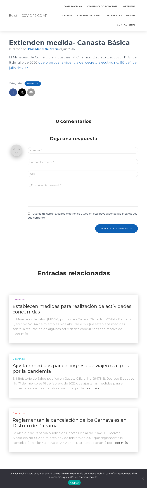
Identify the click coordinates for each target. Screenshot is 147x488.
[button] (71, 15)
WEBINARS (129, 6)
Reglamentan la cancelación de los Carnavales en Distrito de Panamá (70, 423)
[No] (142, 478)
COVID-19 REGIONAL (89, 15)
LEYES (66, 15)
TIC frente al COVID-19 (120, 15)
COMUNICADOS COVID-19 (102, 6)
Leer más (20, 334)
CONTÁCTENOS (126, 24)
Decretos (32, 83)
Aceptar (74, 482)
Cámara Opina (72, 6)
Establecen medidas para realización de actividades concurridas (72, 309)
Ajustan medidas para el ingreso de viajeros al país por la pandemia (71, 368)
